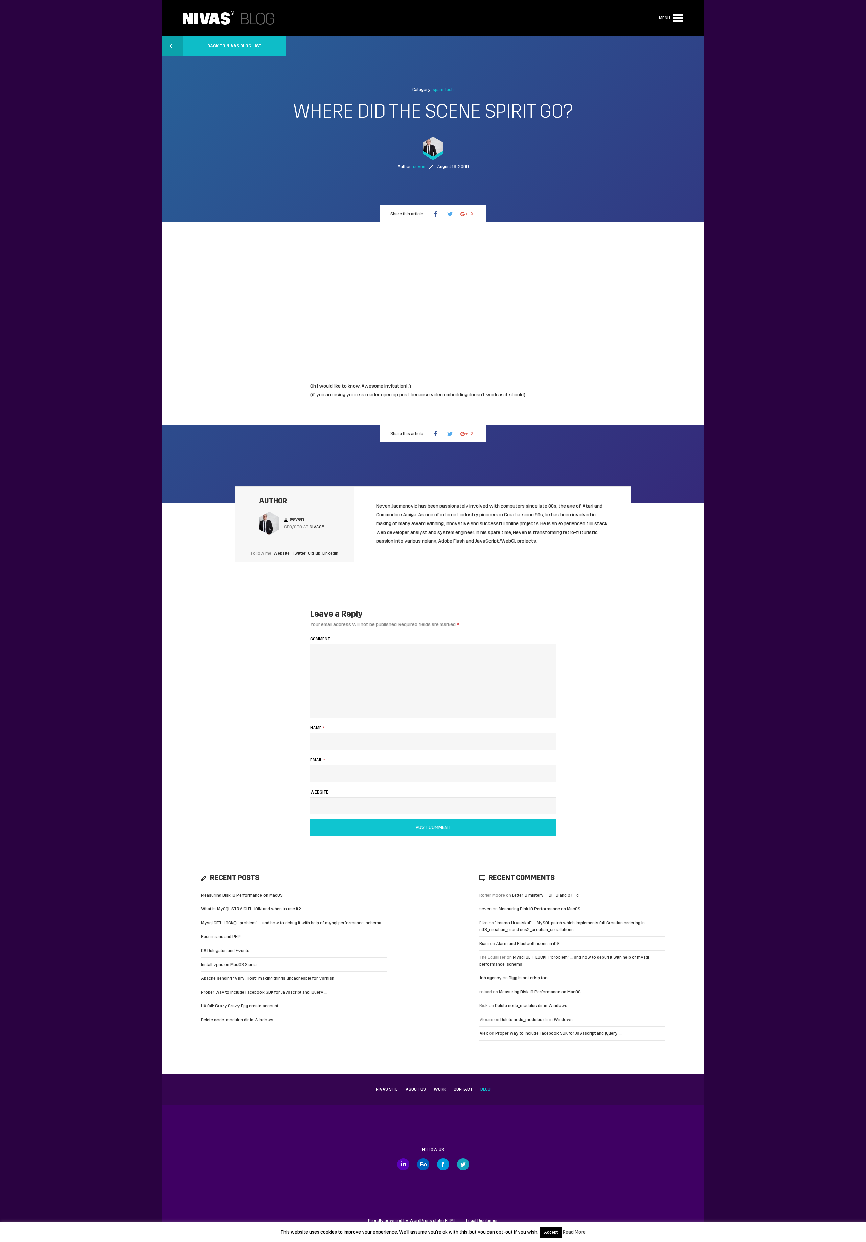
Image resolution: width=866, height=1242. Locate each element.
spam (438, 90)
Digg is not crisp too (528, 978)
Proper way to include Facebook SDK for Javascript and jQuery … (264, 992)
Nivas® (317, 527)
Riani (484, 944)
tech (449, 90)
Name (317, 728)
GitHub (314, 553)
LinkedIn (330, 553)
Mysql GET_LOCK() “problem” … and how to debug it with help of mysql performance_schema (291, 923)
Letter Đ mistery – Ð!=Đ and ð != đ (545, 895)
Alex (483, 1033)
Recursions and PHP (221, 937)
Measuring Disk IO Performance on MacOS (242, 895)
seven (485, 909)
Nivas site (387, 1089)
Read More (574, 1232)
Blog (485, 1089)
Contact (463, 1089)
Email (317, 760)
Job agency (490, 978)
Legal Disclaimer (482, 1221)
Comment (320, 639)
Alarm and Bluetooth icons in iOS (528, 944)
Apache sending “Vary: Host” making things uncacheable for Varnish (267, 978)
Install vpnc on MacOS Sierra (229, 965)
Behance (423, 1164)
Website (281, 553)
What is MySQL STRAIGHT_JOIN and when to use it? (251, 909)
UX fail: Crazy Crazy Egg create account (239, 1006)
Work (440, 1089)
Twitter (299, 553)
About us (416, 1089)
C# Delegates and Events (225, 951)
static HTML (432, 1221)
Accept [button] (551, 1233)
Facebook (443, 1164)
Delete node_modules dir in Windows (237, 1020)
